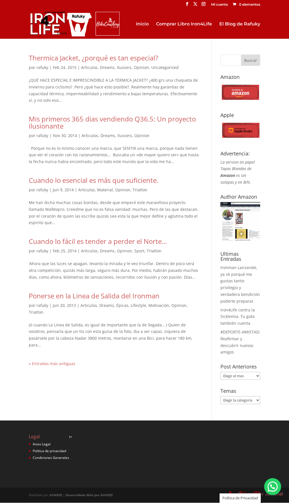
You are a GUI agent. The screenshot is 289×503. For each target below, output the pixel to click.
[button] (272, 486)
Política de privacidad (49, 450)
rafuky (42, 67)
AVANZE (56, 495)
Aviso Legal (42, 444)
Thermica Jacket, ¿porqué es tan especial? (93, 57)
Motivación (158, 305)
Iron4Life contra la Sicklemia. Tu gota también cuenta (237, 316)
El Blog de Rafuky (239, 24)
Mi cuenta (219, 4)
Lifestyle (138, 305)
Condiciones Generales (51, 457)
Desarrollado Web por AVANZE (89, 495)
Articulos (89, 67)
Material (105, 189)
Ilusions (124, 67)
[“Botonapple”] (240, 139)
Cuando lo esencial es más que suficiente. (93, 180)
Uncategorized (165, 67)
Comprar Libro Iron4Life (184, 24)
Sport (139, 250)
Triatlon (140, 189)
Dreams (107, 67)
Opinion (141, 67)
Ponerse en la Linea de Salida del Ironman (94, 295)
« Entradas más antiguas (52, 363)
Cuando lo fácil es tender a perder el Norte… (98, 241)
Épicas (122, 305)
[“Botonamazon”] (240, 100)
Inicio (142, 24)
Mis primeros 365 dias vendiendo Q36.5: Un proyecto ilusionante (112, 122)
